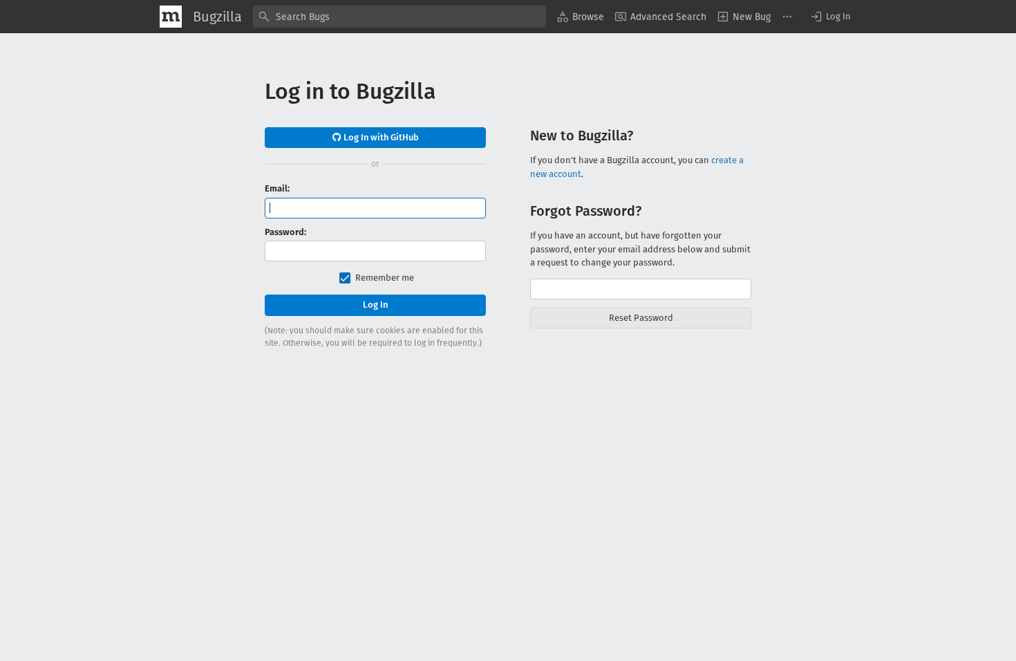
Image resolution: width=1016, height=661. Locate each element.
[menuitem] (581, 17)
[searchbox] (399, 17)
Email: (277, 188)
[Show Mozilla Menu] (171, 17)
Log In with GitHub (380, 137)
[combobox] (399, 17)
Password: (285, 232)
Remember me (384, 277)
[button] (830, 17)
